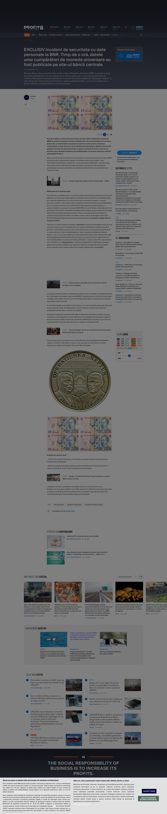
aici (54, 806)
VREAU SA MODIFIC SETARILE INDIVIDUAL (148, 798)
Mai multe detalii (20, 792)
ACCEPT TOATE (149, 791)
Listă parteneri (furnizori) (81, 804)
